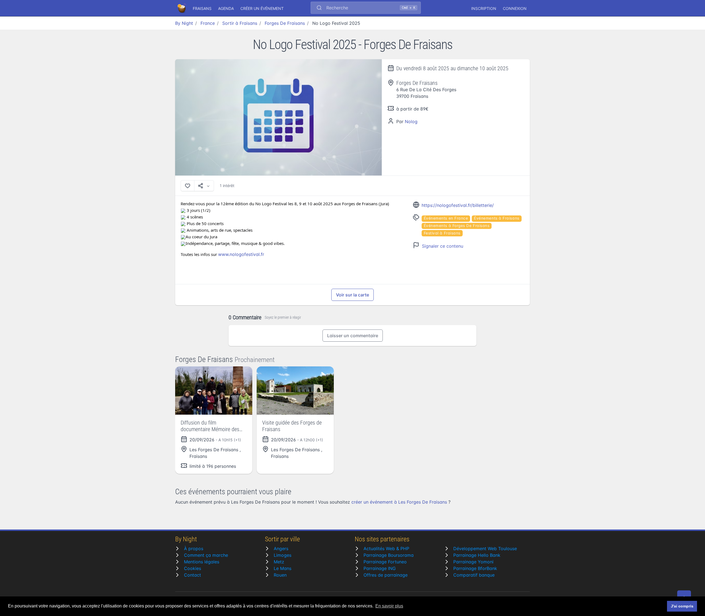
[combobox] (366, 8)
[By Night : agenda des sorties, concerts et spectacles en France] (182, 8)
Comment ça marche (206, 555)
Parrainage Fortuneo (385, 561)
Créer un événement (262, 8)
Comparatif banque (474, 575)
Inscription (483, 8)
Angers (281, 548)
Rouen (280, 575)
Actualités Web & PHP (386, 548)
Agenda (226, 8)
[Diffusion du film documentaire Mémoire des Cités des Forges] (213, 390)
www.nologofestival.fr (241, 254)
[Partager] (204, 185)
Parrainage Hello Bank (476, 555)
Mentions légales (201, 561)
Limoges (282, 555)
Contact (192, 575)
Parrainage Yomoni (473, 561)
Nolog (411, 121)
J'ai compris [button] (682, 606)
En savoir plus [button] (389, 606)
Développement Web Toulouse (485, 548)
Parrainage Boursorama (389, 555)
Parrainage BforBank (475, 568)
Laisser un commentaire (352, 335)
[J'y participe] (187, 185)
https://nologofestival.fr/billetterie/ (458, 205)
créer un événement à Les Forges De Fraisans (399, 502)
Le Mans (282, 568)
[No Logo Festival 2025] (278, 117)
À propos (193, 548)
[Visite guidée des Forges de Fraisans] (295, 390)
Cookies (192, 568)
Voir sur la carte (352, 295)
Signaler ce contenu (442, 246)
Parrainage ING (380, 568)
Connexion (515, 8)
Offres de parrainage (386, 575)
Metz (279, 561)
